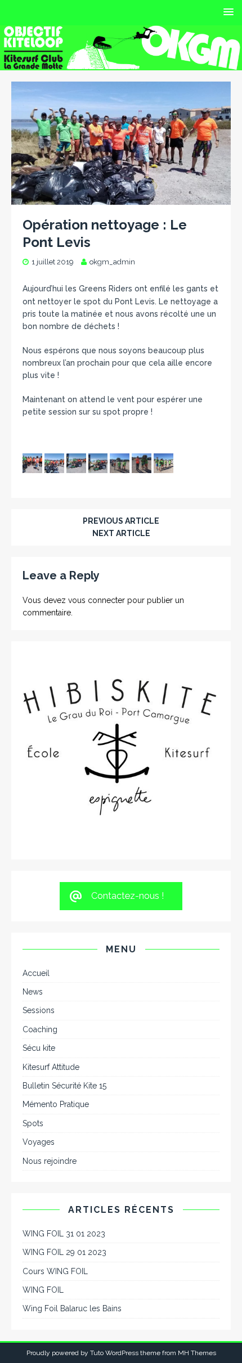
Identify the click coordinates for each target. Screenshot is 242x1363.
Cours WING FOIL (55, 1252)
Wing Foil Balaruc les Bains (72, 1289)
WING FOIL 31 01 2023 (64, 1215)
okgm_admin (112, 262)
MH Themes (197, 1334)
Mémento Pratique (56, 1085)
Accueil (36, 954)
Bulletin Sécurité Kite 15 (64, 1067)
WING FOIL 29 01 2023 (64, 1233)
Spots (33, 1104)
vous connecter (96, 600)
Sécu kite (39, 1029)
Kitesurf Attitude (51, 1048)
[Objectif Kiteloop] (121, 63)
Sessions (39, 991)
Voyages (39, 1123)
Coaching (40, 1010)
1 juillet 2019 (53, 262)
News (33, 973)
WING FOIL (43, 1271)
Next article (121, 533)
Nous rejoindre (50, 1142)
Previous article (121, 520)
